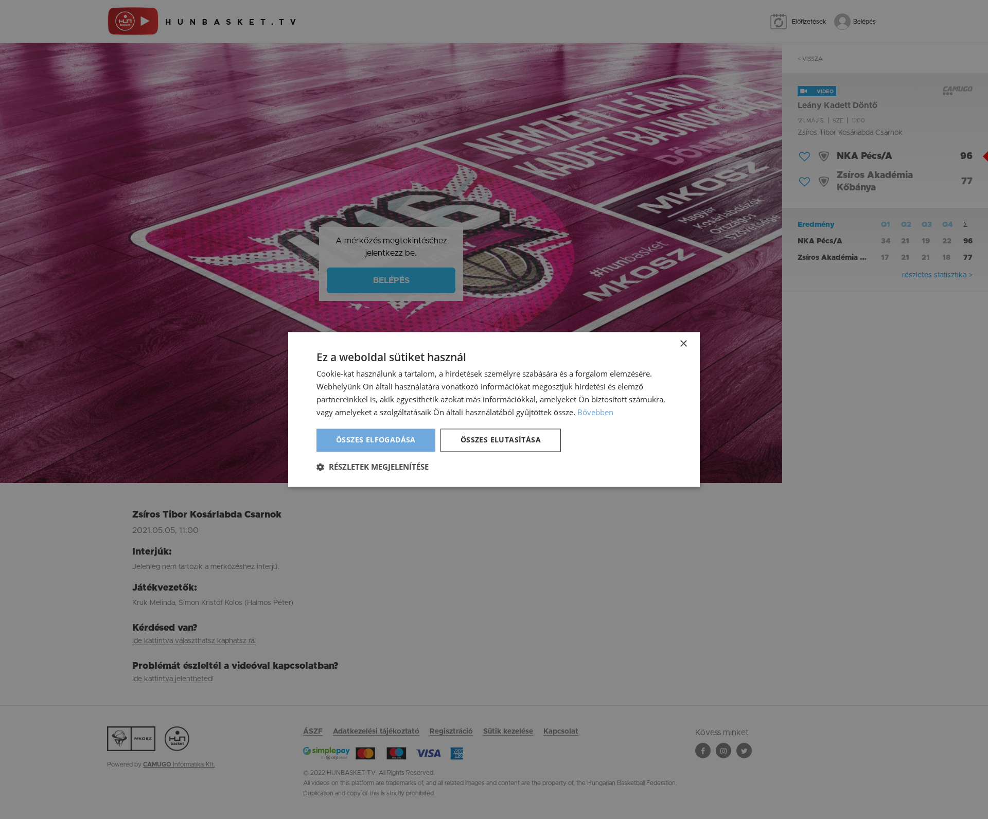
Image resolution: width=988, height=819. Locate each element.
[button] (372, 467)
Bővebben (595, 412)
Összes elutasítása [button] (501, 440)
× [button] (683, 344)
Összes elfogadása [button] (376, 440)
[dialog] (494, 409)
